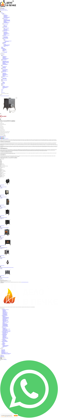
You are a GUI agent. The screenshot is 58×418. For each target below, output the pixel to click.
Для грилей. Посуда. (5, 87)
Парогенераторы (3, 83)
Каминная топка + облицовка (6, 61)
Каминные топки (4, 316)
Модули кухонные (4, 78)
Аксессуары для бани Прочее (6, 58)
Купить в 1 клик (2, 136)
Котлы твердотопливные (5, 69)
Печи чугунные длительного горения (6, 330)
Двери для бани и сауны (5, 312)
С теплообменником (5, 314)
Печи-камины (4, 328)
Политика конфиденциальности (4, 352)
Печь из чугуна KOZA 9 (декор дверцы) (4, 277)
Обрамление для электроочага (6, 62)
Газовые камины (4, 63)
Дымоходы (4, 82)
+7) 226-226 (2, 355)
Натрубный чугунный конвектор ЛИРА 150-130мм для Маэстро (6, 267)
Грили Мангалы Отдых (3, 71)
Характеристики (4, 138)
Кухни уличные (3, 76)
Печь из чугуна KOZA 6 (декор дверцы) (4, 227)
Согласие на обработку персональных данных (6, 353)
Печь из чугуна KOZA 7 (2, 257)
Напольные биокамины (5, 325)
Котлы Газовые (4, 70)
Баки (3, 81)
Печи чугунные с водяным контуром (6, 331)
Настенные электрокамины (5, 322)
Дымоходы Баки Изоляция (4, 80)
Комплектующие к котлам (5, 332)
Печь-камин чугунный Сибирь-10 (3, 247)
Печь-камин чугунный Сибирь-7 (3, 217)
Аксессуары (2, 84)
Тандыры (4, 75)
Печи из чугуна (4, 67)
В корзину (1, 218)
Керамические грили (5, 336)
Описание (1, 138)
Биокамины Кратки (5, 323)
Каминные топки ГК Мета (5, 320)
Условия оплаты (3, 350)
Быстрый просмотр (2, 215)
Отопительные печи (5, 66)
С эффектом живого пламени (6, 321)
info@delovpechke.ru (2, 356)
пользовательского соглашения (10, 416)
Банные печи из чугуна (5, 313)
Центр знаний (2, 351)
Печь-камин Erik (2, 237)
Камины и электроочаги (3, 59)
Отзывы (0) (7, 138)
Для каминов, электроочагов (6, 86)
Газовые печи (4, 57)
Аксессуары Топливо (5, 64)
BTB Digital (5, 359)
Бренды (2, 347)
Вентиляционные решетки (5, 326)
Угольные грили (4, 73)
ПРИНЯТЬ (16, 415)
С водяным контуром (5, 329)
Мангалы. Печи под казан (5, 74)
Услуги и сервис (3, 349)
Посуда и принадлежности (5, 338)
